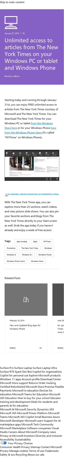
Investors (29, 435)
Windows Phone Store (16, 261)
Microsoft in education (25, 390)
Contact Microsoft (51, 447)
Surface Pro (7, 368)
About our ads (36, 454)
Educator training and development (30, 399)
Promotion (11, 248)
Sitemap (35, 447)
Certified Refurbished (12, 386)
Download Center (50, 379)
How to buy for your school (34, 398)
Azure (56, 417)
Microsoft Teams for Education (30, 394)
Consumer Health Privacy (15, 447)
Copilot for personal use (14, 375)
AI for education (19, 405)
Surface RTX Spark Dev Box (16, 371)
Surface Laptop (23, 368)
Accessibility (7, 439)
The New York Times (29, 248)
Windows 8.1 (27, 254)
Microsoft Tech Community (37, 424)
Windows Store (37, 261)
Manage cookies (18, 450)
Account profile (31, 379)
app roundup (22, 241)
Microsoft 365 (8, 413)
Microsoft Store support (14, 383)
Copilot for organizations (47, 371)
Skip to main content (12, 2)
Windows (48, 248)
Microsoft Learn (34, 420)
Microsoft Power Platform (32, 413)
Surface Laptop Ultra (45, 368)
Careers (12, 432)
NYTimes (47, 241)
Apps (35, 241)
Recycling (21, 454)
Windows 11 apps (10, 379)
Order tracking (47, 383)
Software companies (39, 428)
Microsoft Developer (12, 420)
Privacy (4, 450)
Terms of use (36, 450)
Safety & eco (7, 454)
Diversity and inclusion (48, 435)
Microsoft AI (7, 409)
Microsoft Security (25, 409)
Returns (33, 383)
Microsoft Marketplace (13, 428)
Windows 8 (11, 254)
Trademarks (52, 450)
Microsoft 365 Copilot (21, 417)
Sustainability (23, 439)
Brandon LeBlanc (12, 76)
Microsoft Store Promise (40, 386)
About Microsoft (27, 432)
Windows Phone (45, 254)
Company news (47, 432)
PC (23, 33)
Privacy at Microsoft (11, 435)
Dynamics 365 (45, 409)
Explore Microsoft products (45, 375)
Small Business (43, 417)
